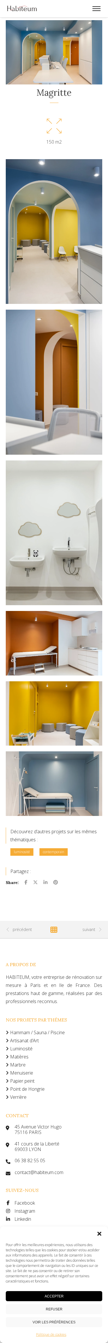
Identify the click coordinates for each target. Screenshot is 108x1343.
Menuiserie (21, 1073)
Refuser (54, 1309)
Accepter (54, 1296)
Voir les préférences (54, 1322)
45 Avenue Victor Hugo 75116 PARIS (38, 1129)
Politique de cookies (51, 1334)
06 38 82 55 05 (30, 1160)
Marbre (18, 1065)
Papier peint (22, 1081)
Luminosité (21, 1048)
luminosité (22, 851)
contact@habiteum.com (39, 1172)
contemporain (53, 851)
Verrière (18, 1097)
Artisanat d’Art (24, 1040)
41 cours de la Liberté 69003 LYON (37, 1146)
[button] (99, 1234)
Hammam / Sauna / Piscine (37, 1032)
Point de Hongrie (27, 1089)
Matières (19, 1057)
